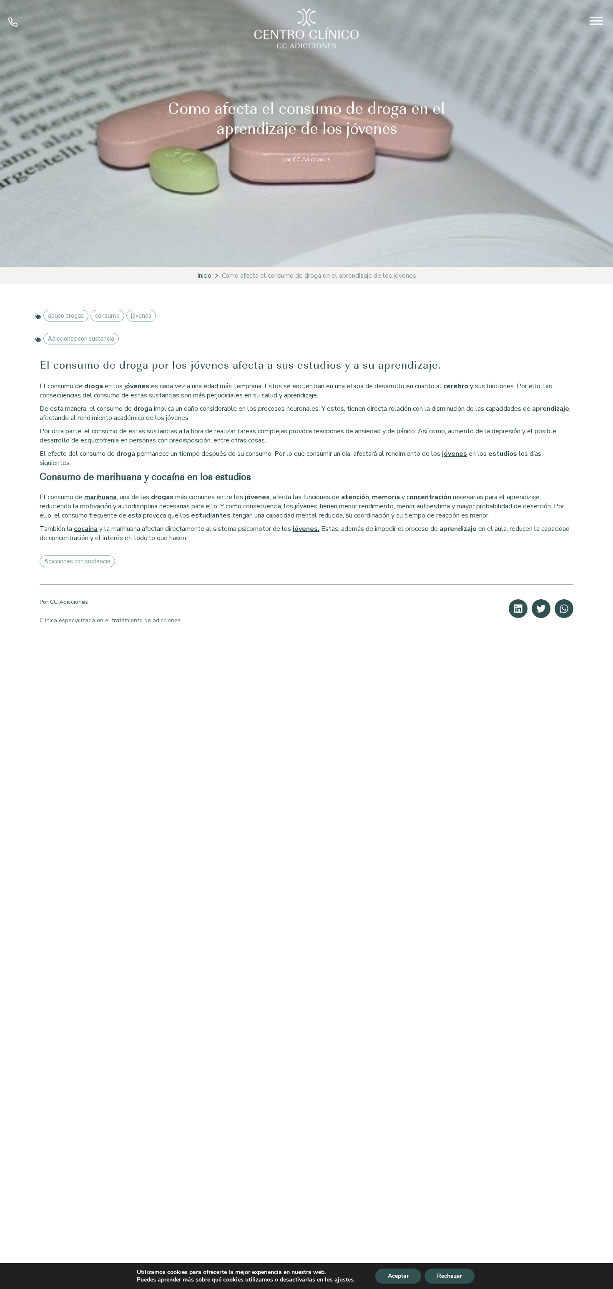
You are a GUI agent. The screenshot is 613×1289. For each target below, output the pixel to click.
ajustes (344, 1280)
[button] (518, 608)
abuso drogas (66, 315)
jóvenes (141, 315)
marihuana (100, 497)
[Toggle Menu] (596, 21)
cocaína (86, 528)
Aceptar (398, 1276)
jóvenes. (306, 528)
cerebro (455, 386)
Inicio (204, 275)
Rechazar (449, 1276)
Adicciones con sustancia (81, 338)
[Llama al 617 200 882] (13, 24)
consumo (107, 315)
